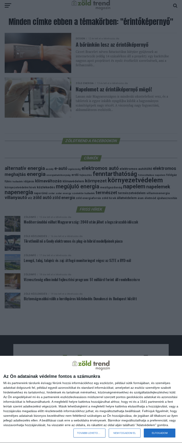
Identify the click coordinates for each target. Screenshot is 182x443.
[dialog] (91, 399)
